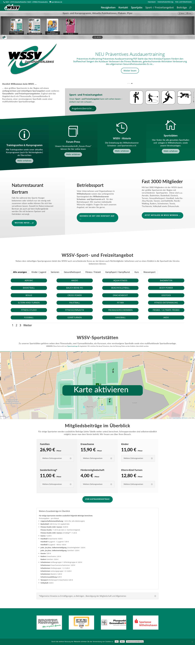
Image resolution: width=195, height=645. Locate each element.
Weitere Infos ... (23, 223)
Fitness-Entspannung (166, 302)
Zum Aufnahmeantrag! (97, 499)
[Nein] (192, 642)
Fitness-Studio (29, 310)
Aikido (74, 280)
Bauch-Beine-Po (74, 287)
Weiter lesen (129, 78)
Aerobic (29, 280)
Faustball (74, 302)
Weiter (27, 325)
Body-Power (166, 287)
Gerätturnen (74, 317)
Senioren (55, 272)
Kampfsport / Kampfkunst (117, 272)
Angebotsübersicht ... (83, 108)
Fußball (29, 317)
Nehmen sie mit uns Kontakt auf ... (97, 217)
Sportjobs (136, 8)
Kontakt (123, 8)
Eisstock (166, 295)
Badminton (166, 280)
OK (117, 641)
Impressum (152, 2)
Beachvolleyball (120, 287)
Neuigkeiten (108, 8)
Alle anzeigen (20, 272)
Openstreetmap (72, 346)
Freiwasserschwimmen (120, 310)
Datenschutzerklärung (165, 2)
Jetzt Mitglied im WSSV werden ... (162, 215)
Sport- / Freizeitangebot (159, 8)
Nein (122, 641)
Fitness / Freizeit (93, 272)
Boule (29, 295)
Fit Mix (120, 302)
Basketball (29, 287)
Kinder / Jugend (38, 272)
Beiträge (182, 8)
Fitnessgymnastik (74, 310)
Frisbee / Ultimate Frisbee (166, 310)
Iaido (166, 317)
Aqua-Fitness (120, 280)
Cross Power (75, 295)
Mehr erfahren (24, 161)
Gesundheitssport (72, 272)
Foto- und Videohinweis (183, 2)
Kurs (137, 272)
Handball (120, 317)
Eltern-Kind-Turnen (29, 302)
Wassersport (149, 272)
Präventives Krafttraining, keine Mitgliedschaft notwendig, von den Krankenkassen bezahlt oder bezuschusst (130, 60)
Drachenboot (120, 295)
